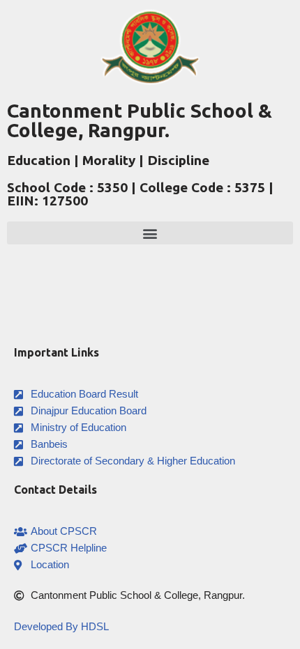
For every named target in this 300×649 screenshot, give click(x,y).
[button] (150, 232)
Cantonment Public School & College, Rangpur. (139, 120)
